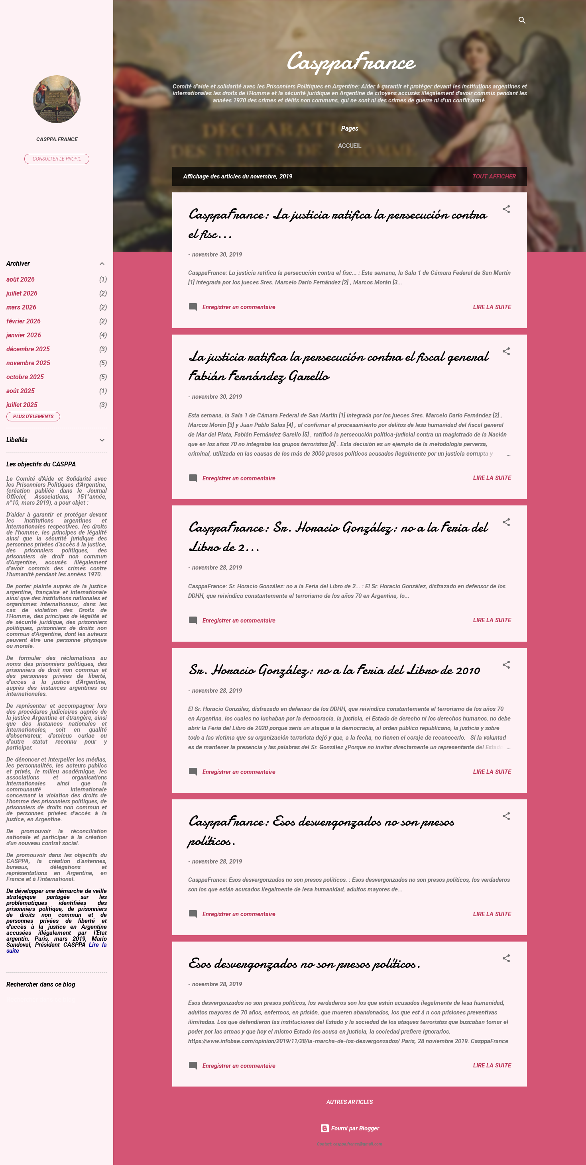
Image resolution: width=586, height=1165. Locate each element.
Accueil (350, 145)
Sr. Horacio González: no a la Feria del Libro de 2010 (334, 669)
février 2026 (23, 321)
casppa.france (56, 139)
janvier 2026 (23, 335)
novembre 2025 (28, 363)
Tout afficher (494, 176)
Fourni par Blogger (354, 1128)
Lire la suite (492, 307)
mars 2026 (21, 307)
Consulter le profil (57, 159)
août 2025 (20, 391)
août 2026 (20, 279)
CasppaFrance (350, 61)
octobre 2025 (25, 377)
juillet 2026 (21, 293)
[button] (506, 210)
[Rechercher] (522, 22)
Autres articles (349, 1102)
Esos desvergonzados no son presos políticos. (304, 963)
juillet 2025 (21, 405)
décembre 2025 (28, 349)
